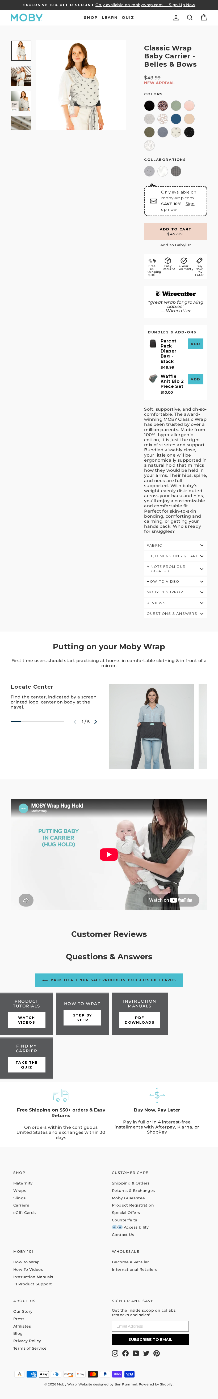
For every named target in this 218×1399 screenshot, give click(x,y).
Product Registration (133, 1205)
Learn (110, 17)
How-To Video (163, 581)
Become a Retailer (130, 1262)
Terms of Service (30, 1348)
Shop (91, 17)
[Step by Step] (82, 1014)
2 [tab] (24, 723)
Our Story (23, 1311)
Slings (19, 1198)
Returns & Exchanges (133, 1190)
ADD (195, 344)
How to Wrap (26, 1262)
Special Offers (126, 1213)
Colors (153, 94)
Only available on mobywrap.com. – (178, 201)
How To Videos (28, 1269)
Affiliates (22, 1326)
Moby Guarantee (128, 1198)
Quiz (128, 17)
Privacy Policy (27, 1341)
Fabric (154, 545)
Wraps (19, 1190)
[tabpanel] (60, 699)
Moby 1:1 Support (166, 592)
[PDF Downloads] (140, 1014)
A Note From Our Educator (166, 569)
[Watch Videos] (26, 1014)
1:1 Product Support (32, 1284)
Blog (18, 1333)
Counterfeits (124, 1220)
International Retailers (134, 1269)
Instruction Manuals (33, 1277)
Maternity (23, 1183)
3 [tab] (34, 723)
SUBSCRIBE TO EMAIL (150, 1339)
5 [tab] (55, 723)
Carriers (21, 1205)
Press (18, 1319)
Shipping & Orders (131, 1183)
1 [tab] (13, 723)
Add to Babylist (175, 245)
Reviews (156, 603)
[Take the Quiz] (26, 1058)
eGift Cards (24, 1213)
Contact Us (123, 1235)
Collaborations (165, 160)
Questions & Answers (172, 614)
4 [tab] (45, 723)
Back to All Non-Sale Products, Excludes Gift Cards (113, 980)
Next (95, 721)
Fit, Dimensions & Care (172, 556)
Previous (75, 721)
